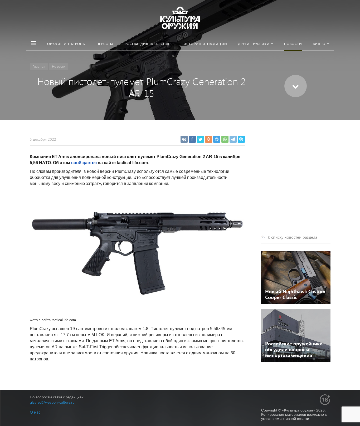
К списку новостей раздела (292, 237)
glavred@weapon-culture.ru (52, 402)
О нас (35, 412)
